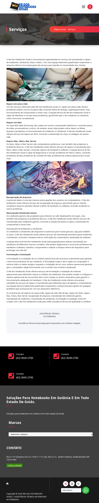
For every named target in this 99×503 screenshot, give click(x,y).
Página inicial (60, 29)
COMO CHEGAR (14, 465)
